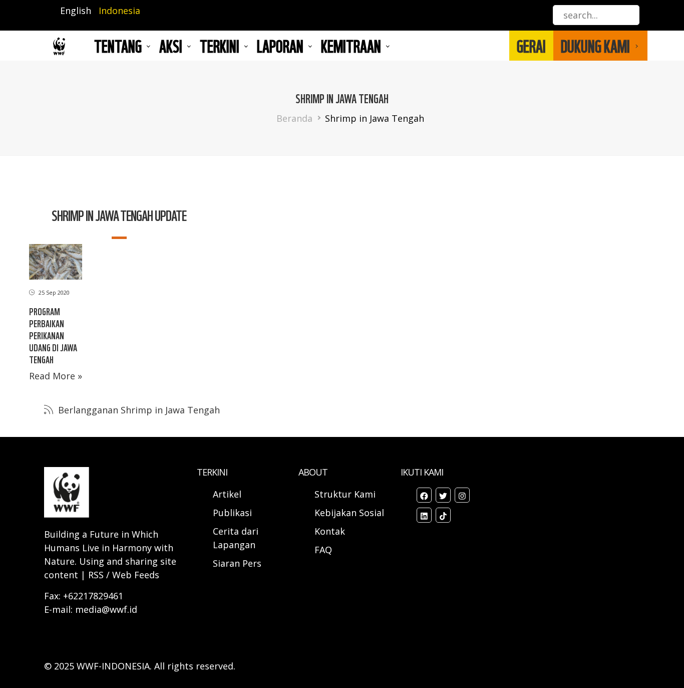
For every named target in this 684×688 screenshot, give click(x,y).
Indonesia (119, 11)
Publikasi (232, 513)
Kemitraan (351, 45)
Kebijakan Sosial (349, 513)
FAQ (323, 550)
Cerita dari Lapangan (235, 538)
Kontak (329, 531)
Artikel (228, 494)
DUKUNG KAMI (595, 45)
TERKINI (219, 45)
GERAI (531, 45)
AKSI (170, 45)
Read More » (55, 376)
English (75, 11)
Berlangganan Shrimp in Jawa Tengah (138, 410)
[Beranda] (59, 46)
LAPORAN (280, 45)
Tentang (118, 45)
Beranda (294, 118)
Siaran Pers (237, 563)
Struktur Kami (345, 494)
